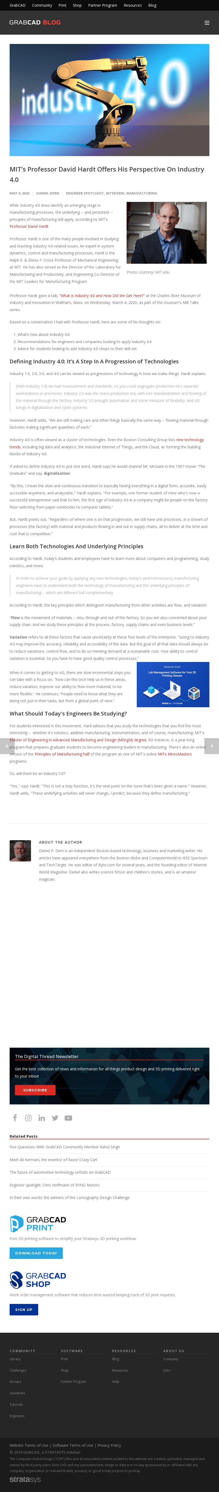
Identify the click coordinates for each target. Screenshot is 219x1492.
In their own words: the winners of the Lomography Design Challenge (70, 1197)
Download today (36, 1253)
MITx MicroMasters (175, 754)
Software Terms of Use (73, 1445)
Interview (115, 193)
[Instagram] (28, 1117)
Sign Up (24, 1309)
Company (170, 1359)
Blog (152, 5)
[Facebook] (15, 1117)
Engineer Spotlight (85, 193)
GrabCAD (18, 5)
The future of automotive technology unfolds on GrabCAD (60, 1172)
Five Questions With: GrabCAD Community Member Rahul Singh (65, 1146)
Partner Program (102, 5)
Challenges (18, 1370)
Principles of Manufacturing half (62, 754)
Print (62, 5)
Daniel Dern (47, 193)
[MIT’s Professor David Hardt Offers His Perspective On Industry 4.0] (109, 100)
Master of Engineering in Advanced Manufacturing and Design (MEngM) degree (78, 739)
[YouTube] (68, 1117)
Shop (77, 5)
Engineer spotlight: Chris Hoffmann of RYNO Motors (55, 1185)
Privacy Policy (109, 1445)
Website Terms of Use (29, 1445)
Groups (15, 1381)
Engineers (17, 1416)
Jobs (166, 1370)
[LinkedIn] (41, 1117)
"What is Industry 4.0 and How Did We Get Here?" (102, 295)
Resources (133, 5)
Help (115, 1381)
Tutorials (16, 1404)
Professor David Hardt (29, 226)
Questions (17, 1393)
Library (15, 1359)
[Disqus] (109, 965)
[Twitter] (55, 1117)
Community (42, 5)
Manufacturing (141, 193)
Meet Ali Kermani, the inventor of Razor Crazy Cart (53, 1159)
